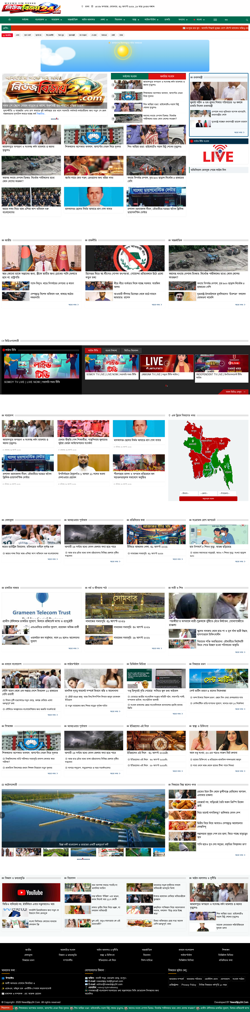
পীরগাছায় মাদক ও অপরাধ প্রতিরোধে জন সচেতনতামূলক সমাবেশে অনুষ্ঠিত (134, 475)
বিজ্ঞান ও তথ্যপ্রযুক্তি (14, 878)
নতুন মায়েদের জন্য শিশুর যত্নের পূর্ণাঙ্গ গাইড (87, 705)
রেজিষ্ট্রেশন (173, 984)
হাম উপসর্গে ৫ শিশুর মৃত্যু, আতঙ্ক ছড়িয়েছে (210, 546)
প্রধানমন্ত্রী (72, 35)
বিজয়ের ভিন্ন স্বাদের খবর (183, 784)
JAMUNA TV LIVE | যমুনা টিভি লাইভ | (105, 374)
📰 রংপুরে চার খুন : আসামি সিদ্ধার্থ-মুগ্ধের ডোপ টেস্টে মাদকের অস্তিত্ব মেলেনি (157, 28)
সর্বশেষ (25, 19)
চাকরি (167, 19)
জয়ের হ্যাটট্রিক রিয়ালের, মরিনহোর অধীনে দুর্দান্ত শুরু (28, 546)
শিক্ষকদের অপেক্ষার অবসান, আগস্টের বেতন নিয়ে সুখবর (163, 95)
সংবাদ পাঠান (238, 979)
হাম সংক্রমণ (83, 35)
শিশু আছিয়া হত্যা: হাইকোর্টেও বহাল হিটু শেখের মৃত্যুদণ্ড (161, 106)
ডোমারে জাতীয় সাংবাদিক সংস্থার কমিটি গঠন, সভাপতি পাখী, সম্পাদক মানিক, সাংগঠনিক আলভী (156, 698)
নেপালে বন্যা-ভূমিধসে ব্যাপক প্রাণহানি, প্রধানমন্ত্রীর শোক (229, 113)
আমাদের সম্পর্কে (176, 979)
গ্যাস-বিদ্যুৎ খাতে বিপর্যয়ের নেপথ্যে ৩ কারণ (52, 283)
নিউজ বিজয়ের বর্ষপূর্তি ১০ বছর (213, 984)
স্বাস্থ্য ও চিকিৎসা (200, 726)
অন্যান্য (182, 19)
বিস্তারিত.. (37, 113)
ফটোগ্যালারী (10, 784)
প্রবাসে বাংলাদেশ (12, 664)
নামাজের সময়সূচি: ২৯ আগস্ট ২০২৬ (132, 637)
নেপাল (17, 35)
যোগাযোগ (225, 979)
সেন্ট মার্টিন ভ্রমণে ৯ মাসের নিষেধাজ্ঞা (208, 690)
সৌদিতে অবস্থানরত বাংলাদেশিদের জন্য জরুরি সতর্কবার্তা (30, 709)
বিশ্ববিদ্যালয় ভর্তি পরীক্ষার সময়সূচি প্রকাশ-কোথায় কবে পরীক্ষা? (29, 760)
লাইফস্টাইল (150, 19)
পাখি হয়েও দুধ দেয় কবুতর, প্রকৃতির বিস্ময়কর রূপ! (221, 844)
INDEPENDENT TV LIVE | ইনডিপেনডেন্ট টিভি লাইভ (164, 376)
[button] (77, 859)
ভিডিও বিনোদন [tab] (131, 350)
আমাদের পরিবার (194, 979)
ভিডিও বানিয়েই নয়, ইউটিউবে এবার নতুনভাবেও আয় (28, 904)
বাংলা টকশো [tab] (111, 350)
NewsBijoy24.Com (239, 1002)
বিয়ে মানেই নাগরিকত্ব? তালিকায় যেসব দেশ (218, 812)
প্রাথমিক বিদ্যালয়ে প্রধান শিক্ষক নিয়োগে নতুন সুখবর (28, 767)
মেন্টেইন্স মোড (211, 979)
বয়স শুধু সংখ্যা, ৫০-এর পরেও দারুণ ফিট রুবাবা (213, 753)
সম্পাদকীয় (68, 960)
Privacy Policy (188, 984)
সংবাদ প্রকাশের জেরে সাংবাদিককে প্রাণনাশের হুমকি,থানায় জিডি (155, 706)
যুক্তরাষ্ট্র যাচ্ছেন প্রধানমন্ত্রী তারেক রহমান (229, 121)
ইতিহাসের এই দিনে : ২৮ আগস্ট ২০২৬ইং (148, 765)
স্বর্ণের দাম (38, 35)
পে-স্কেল (94, 35)
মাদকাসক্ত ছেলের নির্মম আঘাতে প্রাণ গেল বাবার (88, 209)
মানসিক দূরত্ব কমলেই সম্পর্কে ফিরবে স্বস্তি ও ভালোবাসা (91, 690)
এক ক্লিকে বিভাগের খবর (183, 415)
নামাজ (121, 35)
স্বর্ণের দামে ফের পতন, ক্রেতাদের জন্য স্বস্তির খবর (31, 106)
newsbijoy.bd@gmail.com (109, 981)
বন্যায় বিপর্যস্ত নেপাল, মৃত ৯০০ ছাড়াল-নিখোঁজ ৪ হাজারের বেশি (156, 179)
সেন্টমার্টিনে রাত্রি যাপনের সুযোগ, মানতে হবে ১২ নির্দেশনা (218, 703)
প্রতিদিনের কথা (137, 520)
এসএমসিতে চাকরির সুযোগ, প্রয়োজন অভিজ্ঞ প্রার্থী (55, 627)
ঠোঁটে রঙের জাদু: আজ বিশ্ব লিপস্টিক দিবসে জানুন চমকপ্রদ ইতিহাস (92, 698)
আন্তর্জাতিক (73, 19)
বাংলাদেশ (39, 19)
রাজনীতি (92, 240)
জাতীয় (7, 240)
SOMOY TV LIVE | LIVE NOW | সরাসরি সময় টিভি (32, 382)
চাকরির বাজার (11, 588)
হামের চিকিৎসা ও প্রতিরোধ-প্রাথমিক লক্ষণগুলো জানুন (216, 759)
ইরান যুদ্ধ (61, 35)
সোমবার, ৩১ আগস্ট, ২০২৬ (12, 450)
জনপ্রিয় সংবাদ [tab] (167, 76)
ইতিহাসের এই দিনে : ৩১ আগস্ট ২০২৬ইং (147, 753)
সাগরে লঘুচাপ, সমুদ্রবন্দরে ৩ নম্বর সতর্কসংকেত (88, 767)
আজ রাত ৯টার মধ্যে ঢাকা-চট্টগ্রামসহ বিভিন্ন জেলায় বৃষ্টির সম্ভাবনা (92, 554)
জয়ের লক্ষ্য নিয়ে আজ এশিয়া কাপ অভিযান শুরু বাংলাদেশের (26, 210)
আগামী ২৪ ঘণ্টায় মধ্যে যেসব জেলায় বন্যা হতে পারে (90, 546)
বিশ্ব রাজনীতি (49, 35)
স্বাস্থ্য (134, 19)
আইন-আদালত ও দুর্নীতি (204, 878)
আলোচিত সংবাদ (67, 949)
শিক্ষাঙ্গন (8, 726)
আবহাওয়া (104, 35)
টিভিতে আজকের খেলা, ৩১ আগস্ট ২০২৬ (147, 546)
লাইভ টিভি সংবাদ (201, 141)
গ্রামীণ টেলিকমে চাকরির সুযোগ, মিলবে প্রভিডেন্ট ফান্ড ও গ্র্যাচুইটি (37, 621)
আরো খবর (238, 132)
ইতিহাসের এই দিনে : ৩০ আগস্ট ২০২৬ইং (148, 759)
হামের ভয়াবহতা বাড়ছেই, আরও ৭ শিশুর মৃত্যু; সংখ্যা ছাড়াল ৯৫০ (218, 554)
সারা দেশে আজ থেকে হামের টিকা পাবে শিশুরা (213, 765)
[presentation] (165, 815)
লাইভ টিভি (10, 350)
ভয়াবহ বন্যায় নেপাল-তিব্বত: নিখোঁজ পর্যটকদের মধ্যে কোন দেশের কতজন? (160, 117)
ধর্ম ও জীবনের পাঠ (97, 588)
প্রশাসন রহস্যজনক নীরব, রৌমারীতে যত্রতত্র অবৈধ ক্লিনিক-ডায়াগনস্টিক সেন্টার (156, 210)
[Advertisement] (88, 226)
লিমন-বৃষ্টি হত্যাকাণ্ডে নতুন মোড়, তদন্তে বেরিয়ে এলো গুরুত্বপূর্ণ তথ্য (27, 702)
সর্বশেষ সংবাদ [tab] (130, 76)
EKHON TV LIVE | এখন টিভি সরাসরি (214, 374)
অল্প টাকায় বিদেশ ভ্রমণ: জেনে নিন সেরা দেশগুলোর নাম (217, 697)
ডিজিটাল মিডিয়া (137, 664)
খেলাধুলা (9, 520)
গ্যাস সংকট (27, 35)
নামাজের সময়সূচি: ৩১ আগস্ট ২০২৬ (146, 553)
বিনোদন (118, 19)
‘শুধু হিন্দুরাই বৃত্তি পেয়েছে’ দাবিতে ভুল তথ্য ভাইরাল (152, 690)
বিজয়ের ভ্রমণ (199, 664)
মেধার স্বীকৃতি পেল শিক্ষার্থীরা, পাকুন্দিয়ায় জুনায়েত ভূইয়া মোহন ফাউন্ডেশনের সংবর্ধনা (82, 441)
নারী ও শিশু (177, 588)
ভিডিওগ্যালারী (11, 341)
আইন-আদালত (88, 19)
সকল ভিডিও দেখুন (234, 392)
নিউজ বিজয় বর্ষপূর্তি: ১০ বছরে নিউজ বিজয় (83, 844)
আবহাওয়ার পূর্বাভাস (77, 520)
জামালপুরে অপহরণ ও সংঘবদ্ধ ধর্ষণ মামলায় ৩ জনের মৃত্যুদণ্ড (164, 83)
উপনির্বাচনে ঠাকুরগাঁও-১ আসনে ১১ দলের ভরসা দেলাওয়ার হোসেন (81, 475)
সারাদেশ (55, 19)
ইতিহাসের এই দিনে (139, 726)
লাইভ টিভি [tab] (93, 350)
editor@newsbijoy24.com (109, 984)
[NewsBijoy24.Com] (31, 8)
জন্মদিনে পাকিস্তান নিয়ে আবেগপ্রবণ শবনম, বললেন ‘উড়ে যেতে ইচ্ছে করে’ (169, 910)
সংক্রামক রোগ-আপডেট (203, 520)
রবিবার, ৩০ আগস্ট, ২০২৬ (123, 447)
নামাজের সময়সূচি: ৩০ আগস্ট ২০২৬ (132, 627)
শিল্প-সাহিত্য (147, 960)
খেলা (103, 19)
